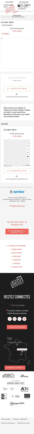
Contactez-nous (17, 327)
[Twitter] (19, 319)
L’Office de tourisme (17, 246)
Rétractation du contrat (24, 423)
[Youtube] (24, 319)
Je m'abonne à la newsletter (17, 231)
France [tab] (9, 338)
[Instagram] (15, 319)
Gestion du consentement (8, 423)
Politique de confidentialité (20, 419)
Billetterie (17, 253)
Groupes (17, 260)
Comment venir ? (14, 367)
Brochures (17, 249)
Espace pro (17, 267)
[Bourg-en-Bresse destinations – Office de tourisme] (17, 287)
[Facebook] (10, 319)
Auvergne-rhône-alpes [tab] (14, 342)
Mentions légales (5, 419)
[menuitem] (9, 2)
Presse (17, 263)
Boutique (17, 256)
